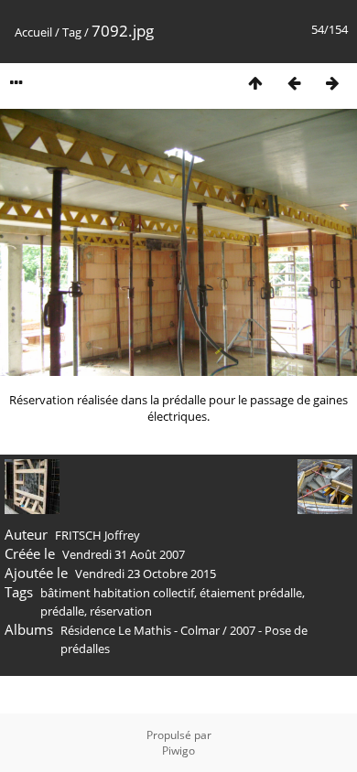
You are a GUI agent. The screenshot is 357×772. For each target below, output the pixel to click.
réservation (121, 611)
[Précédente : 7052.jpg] (294, 82)
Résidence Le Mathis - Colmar (140, 630)
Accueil (33, 32)
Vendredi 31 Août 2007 (123, 554)
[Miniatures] (255, 82)
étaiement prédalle (251, 592)
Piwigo (178, 750)
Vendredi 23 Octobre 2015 (145, 573)
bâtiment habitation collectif (117, 592)
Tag (71, 32)
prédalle (62, 611)
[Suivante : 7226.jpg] (332, 82)
